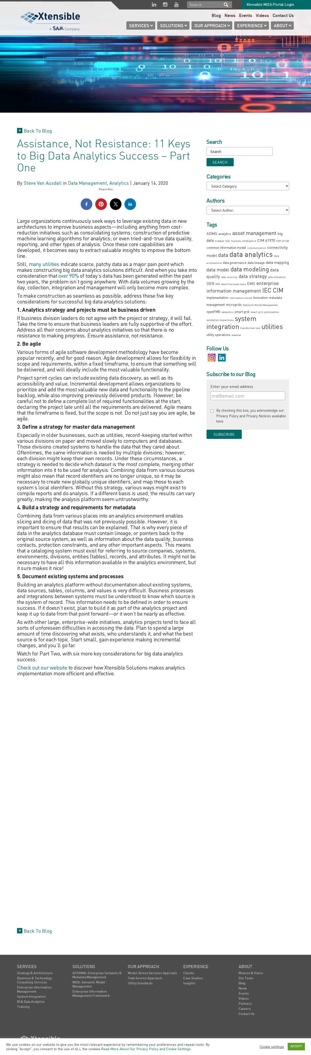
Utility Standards (140, 983)
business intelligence (243, 240)
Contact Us (283, 16)
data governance (234, 262)
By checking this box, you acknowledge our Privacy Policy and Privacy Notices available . (251, 415)
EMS (251, 283)
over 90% (68, 275)
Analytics (119, 183)
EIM (218, 283)
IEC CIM (273, 290)
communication (256, 247)
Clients (188, 973)
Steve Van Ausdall (43, 183)
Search (226, 4)
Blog (216, 16)
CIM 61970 (266, 240)
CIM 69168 (282, 240)
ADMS (212, 233)
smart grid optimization (265, 311)
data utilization (277, 276)
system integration (231, 322)
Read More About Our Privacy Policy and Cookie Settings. (146, 1049)
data (223, 254)
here (219, 421)
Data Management (87, 183)
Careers (245, 1009)
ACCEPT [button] (296, 1046)
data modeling (249, 269)
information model (241, 297)
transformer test (250, 327)
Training (23, 1007)
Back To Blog (38, 131)
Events (245, 16)
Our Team (246, 978)
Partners (245, 1003)
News (230, 16)
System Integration (31, 996)
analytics (224, 234)
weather (236, 334)
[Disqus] (107, 739)
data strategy (253, 276)
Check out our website (42, 667)
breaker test (222, 240)
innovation (260, 297)
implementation (217, 297)
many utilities (44, 264)
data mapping (277, 262)
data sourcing (229, 276)
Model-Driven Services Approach (152, 973)
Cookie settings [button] (272, 1047)
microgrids (234, 304)
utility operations (218, 335)
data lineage (256, 262)
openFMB (213, 312)
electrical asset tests (233, 283)
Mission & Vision (251, 973)
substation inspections (220, 319)
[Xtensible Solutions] (50, 20)
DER (210, 283)
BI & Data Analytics (31, 1002)
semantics (227, 311)
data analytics (251, 254)
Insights (189, 983)
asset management (254, 233)
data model (218, 269)
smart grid (241, 312)
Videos (262, 16)
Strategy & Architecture (34, 973)
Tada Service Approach (145, 978)
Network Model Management (260, 304)
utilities (272, 326)
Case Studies (193, 978)
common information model (226, 247)
